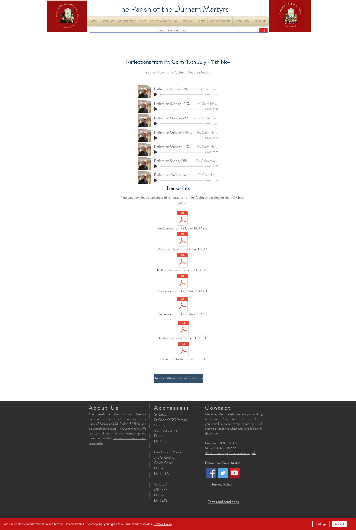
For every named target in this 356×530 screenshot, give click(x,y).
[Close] (351, 524)
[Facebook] (211, 473)
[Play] (155, 94)
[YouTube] (235, 473)
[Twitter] (223, 473)
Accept (339, 524)
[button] (107, 21)
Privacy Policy (163, 524)
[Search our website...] (263, 30)
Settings (321, 524)
